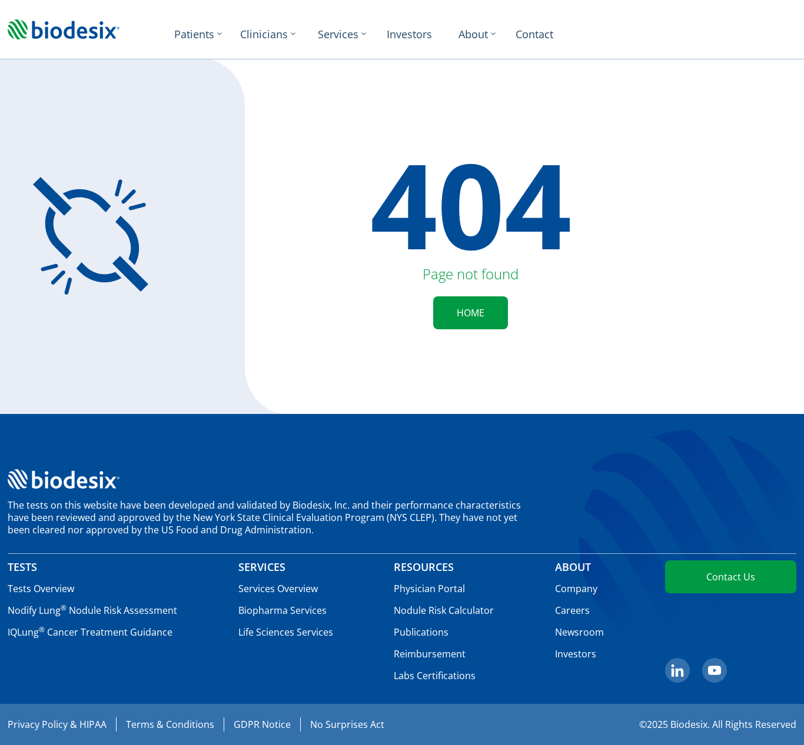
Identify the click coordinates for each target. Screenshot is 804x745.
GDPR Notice (262, 724)
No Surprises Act (347, 724)
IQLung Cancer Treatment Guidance (90, 632)
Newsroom (579, 632)
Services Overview (278, 588)
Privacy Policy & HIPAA (57, 724)
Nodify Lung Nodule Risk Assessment (92, 610)
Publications (421, 632)
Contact (534, 34)
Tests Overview (41, 588)
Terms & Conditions (170, 724)
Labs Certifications (435, 675)
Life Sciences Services (285, 632)
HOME (470, 312)
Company (576, 588)
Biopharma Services (282, 610)
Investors (409, 34)
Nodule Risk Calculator (444, 610)
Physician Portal (429, 588)
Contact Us (730, 576)
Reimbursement (430, 653)
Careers (572, 610)
